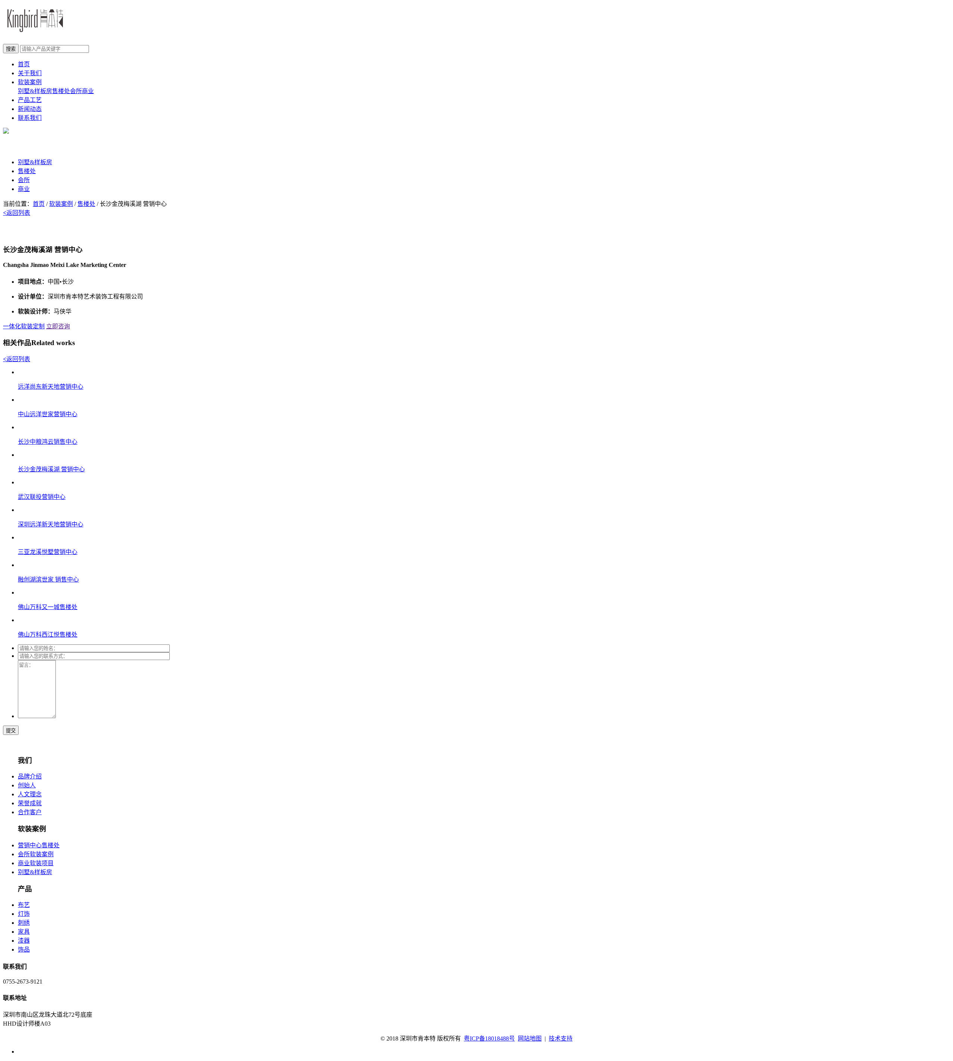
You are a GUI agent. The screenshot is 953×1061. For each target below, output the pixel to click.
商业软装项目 (36, 863)
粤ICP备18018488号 (489, 1038)
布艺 (24, 905)
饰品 (24, 949)
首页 (24, 64)
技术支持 (561, 1038)
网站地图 (530, 1038)
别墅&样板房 (35, 91)
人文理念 (30, 794)
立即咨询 (58, 326)
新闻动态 (30, 109)
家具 (24, 931)
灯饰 (24, 914)
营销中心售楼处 (39, 845)
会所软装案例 (36, 854)
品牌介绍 (30, 776)
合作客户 (30, 812)
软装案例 (30, 82)
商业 (88, 91)
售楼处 (61, 91)
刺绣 (24, 923)
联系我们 (30, 118)
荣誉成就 (30, 803)
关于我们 (30, 73)
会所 (76, 91)
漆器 (24, 940)
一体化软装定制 (24, 326)
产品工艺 (30, 100)
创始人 (27, 785)
